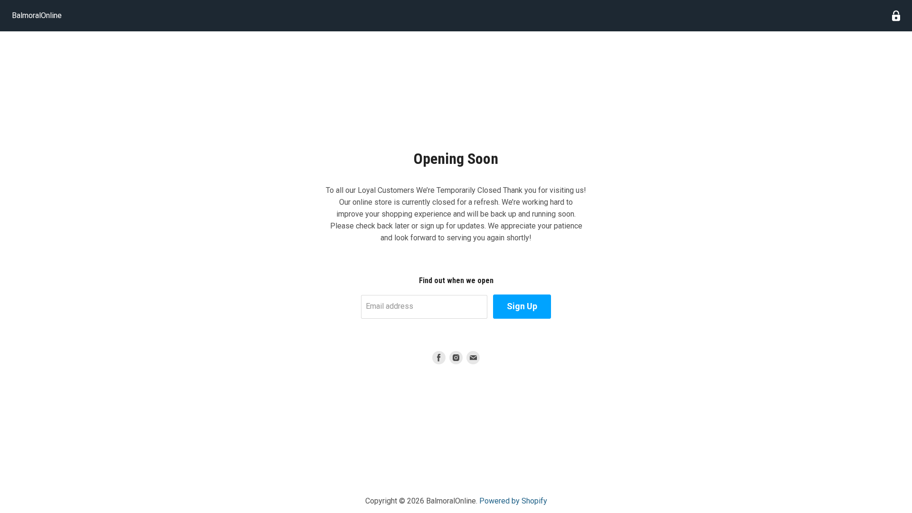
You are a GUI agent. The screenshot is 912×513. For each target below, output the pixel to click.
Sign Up (522, 306)
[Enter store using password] (896, 16)
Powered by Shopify (513, 500)
